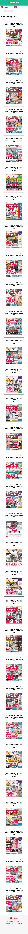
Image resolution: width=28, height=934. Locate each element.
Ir (15, 7)
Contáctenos (18, 929)
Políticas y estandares (11, 929)
